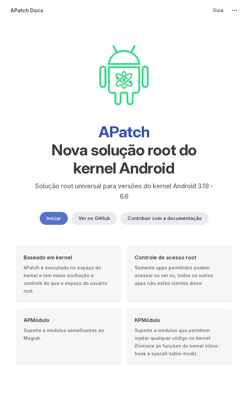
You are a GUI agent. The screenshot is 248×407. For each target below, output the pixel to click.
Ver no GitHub (94, 218)
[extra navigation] (234, 10)
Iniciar (53, 218)
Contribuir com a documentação (165, 218)
